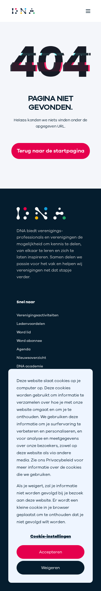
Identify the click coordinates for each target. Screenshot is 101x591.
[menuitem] (38, 315)
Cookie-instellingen (50, 536)
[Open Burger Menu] (88, 11)
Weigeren (50, 568)
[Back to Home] (23, 10)
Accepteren (50, 552)
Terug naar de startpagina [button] (50, 150)
